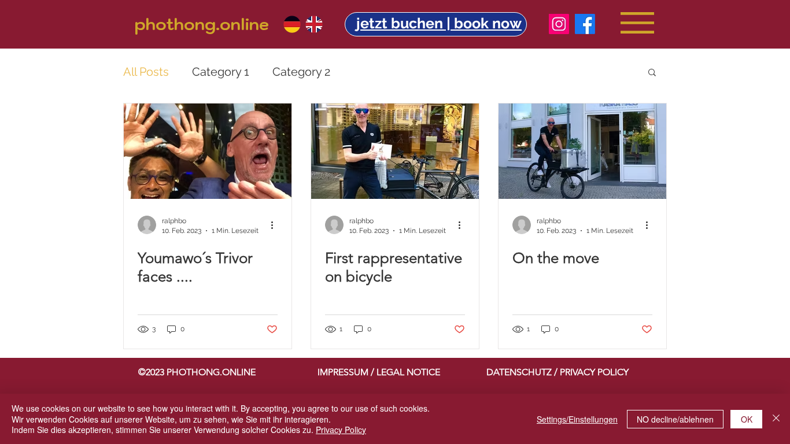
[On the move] (582, 151)
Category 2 (301, 72)
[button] (439, 23)
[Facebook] (585, 24)
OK (746, 419)
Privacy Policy (341, 429)
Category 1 (220, 72)
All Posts (146, 72)
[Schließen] (776, 419)
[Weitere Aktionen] (276, 225)
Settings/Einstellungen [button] (577, 419)
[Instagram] (559, 24)
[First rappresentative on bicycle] (395, 151)
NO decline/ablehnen (675, 419)
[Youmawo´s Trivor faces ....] (207, 151)
